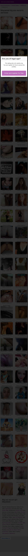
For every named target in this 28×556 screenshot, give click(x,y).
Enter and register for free (14, 73)
